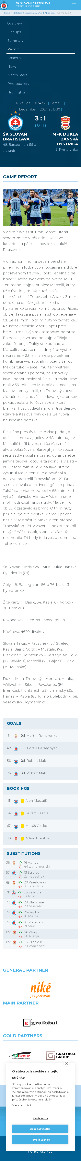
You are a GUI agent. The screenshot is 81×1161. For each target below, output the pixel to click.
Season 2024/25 (33, 12)
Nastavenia (40, 1118)
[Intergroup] (20, 1055)
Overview (14, 23)
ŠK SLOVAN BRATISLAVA (33, 5)
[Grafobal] (40, 1022)
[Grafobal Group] (60, 1055)
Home (6, 12)
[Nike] (40, 990)
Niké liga (50, 12)
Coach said (16, 58)
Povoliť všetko (40, 1139)
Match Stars (17, 75)
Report (13, 49)
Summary (15, 41)
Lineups (14, 32)
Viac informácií (21, 1105)
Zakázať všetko (40, 1129)
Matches (17, 12)
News (11, 66)
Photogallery (18, 84)
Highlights (16, 92)
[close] (66, 1063)
